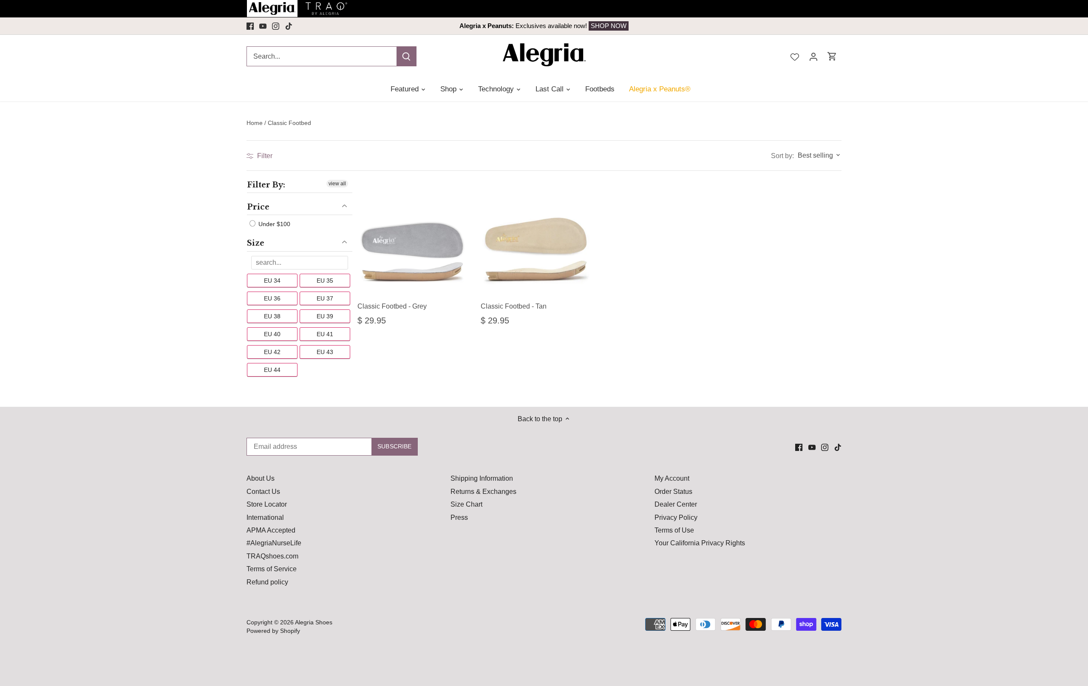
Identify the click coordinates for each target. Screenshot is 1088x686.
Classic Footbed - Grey (392, 306)
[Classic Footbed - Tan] (536, 239)
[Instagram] (275, 26)
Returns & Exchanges (483, 491)
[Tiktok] (288, 26)
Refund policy (267, 582)
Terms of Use (674, 530)
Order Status (673, 491)
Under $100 (273, 224)
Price (258, 207)
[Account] (813, 56)
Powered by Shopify (273, 630)
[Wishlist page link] (794, 56)
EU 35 (325, 280)
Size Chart (466, 504)
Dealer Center (675, 504)
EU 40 (272, 334)
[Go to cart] (832, 56)
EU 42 (272, 352)
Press (459, 517)
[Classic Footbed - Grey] (412, 239)
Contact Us (263, 491)
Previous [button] (307, 26)
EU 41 (325, 334)
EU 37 (325, 298)
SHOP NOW (608, 25)
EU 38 (272, 316)
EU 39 (325, 316)
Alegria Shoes (313, 622)
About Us (260, 478)
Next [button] (781, 26)
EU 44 (272, 369)
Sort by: (782, 156)
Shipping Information (481, 478)
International (265, 517)
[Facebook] (250, 26)
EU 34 (272, 280)
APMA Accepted (270, 530)
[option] (544, 26)
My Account (671, 478)
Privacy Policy (675, 517)
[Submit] (406, 56)
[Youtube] (262, 26)
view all (337, 184)
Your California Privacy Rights (699, 543)
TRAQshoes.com (272, 556)
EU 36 (272, 298)
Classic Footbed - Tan (514, 306)
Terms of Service (271, 569)
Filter (263, 155)
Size (255, 243)
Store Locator (266, 504)
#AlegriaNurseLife (273, 543)
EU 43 (325, 352)
